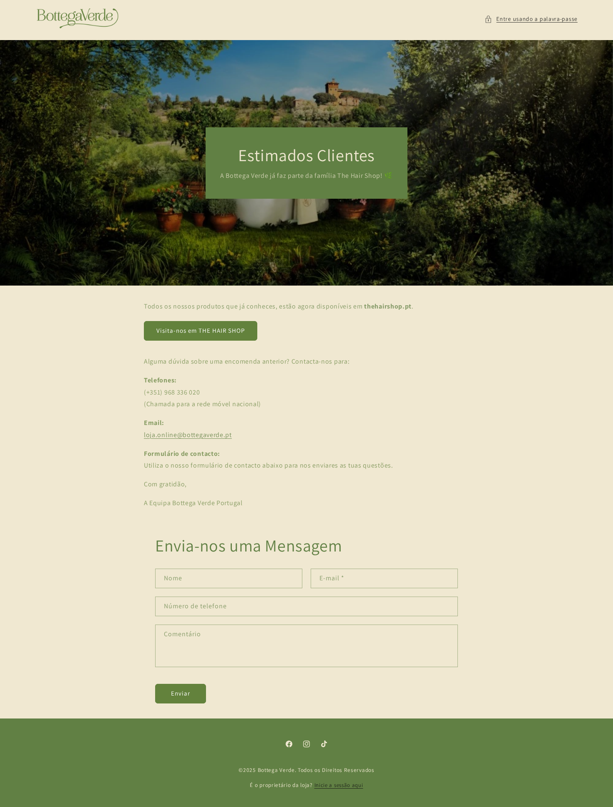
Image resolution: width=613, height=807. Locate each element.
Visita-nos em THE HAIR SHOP (200, 330)
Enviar (180, 693)
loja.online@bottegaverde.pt (188, 434)
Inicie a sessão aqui (338, 785)
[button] (531, 19)
